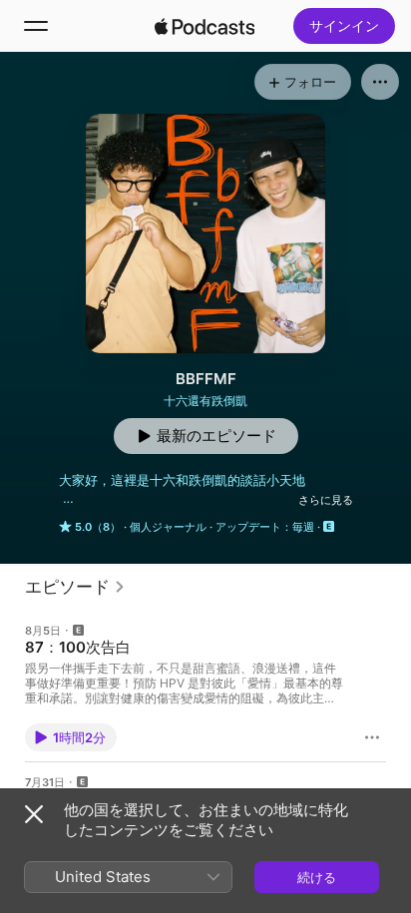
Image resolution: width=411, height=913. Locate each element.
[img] (204, 26)
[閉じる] (34, 814)
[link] (75, 587)
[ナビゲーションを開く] (36, 26)
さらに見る (325, 500)
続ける (316, 877)
